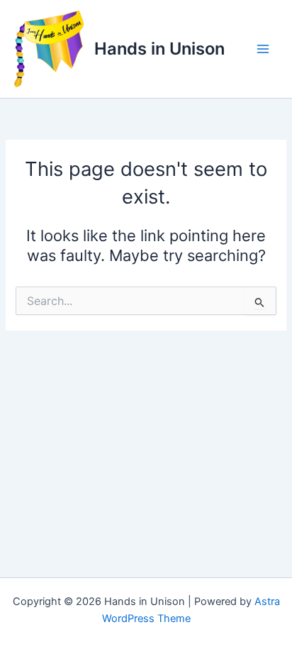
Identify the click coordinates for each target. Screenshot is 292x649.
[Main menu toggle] (263, 49)
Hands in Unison (159, 48)
